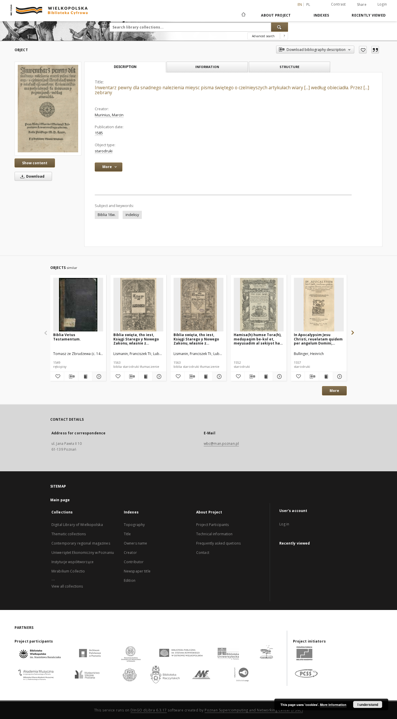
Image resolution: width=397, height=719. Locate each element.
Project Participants (212, 524)
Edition (129, 580)
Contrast (338, 4)
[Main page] (243, 15)
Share (361, 4)
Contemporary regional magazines (80, 543)
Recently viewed (369, 15)
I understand (367, 704)
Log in (284, 524)
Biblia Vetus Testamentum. (67, 336)
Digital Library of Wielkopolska (77, 524)
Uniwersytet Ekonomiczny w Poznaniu (82, 552)
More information (333, 704)
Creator (130, 552)
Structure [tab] (289, 67)
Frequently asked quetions (218, 543)
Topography (134, 524)
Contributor (134, 561)
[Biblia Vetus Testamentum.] (78, 305)
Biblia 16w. (107, 214)
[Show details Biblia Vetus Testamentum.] (98, 376)
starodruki (103, 151)
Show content (34, 162)
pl (308, 4)
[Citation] (375, 49)
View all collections (67, 586)
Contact (202, 552)
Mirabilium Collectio (68, 571)
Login (382, 4)
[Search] (279, 27)
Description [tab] (125, 67)
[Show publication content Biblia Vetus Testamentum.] (85, 376)
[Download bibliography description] (71, 376)
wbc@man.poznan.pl (221, 443)
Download (34, 176)
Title (127, 533)
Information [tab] (207, 67)
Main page (60, 499)
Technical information (214, 533)
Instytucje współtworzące (72, 561)
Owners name (135, 543)
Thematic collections (68, 533)
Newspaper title (137, 571)
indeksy (132, 214)
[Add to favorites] (363, 49)
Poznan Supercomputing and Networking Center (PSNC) (254, 710)
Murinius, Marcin (109, 115)
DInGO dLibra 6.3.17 (148, 710)
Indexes (321, 15)
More (334, 390)
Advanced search (263, 36)
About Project (276, 15)
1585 (99, 133)
